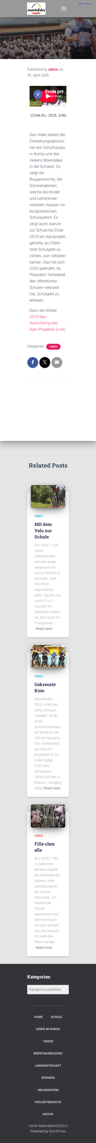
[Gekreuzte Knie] (48, 656)
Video (53, 346)
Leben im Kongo (48, 1029)
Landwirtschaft (48, 1065)
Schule (56, 1017)
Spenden (48, 1078)
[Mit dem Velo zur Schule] (48, 496)
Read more (44, 629)
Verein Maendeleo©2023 (47, 1126)
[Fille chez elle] (48, 816)
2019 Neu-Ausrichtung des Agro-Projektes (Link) (47, 323)
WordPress (57, 1131)
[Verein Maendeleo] (38, 8)
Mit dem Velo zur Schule (43, 530)
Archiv (48, 1114)
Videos (48, 1041)
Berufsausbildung (48, 1053)
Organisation (48, 1090)
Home (38, 1017)
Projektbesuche (48, 1102)
